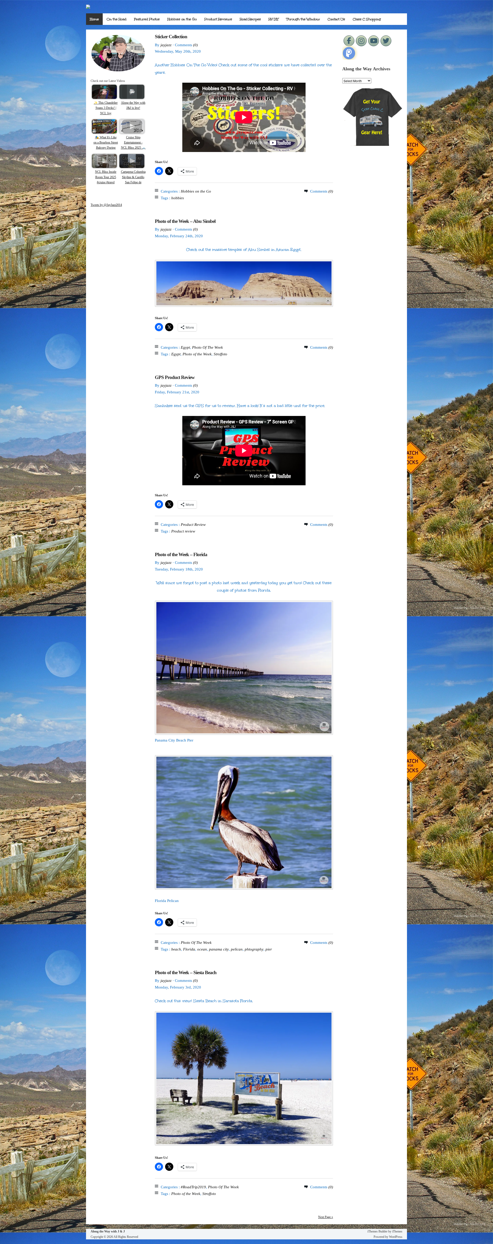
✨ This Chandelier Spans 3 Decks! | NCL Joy (106, 108)
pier (269, 949)
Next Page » (325, 1217)
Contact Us (336, 19)
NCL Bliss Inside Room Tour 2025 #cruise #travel (105, 177)
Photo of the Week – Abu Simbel (185, 221)
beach (176, 949)
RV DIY (274, 19)
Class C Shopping (367, 19)
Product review (183, 531)
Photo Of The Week (207, 347)
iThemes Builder (377, 1231)
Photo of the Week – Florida (181, 554)
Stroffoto (220, 354)
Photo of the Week (197, 354)
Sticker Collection (171, 36)
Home (94, 19)
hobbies (177, 198)
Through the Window (303, 19)
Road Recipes (250, 19)
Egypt (185, 347)
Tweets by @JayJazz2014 (106, 205)
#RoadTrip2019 (193, 1187)
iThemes (397, 1231)
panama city (219, 949)
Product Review (193, 525)
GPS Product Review (175, 377)
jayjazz (166, 45)
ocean (202, 949)
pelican (237, 949)
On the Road (116, 19)
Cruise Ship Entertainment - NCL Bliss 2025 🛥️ (133, 143)
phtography (254, 949)
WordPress (395, 1237)
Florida (189, 949)
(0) (195, 45)
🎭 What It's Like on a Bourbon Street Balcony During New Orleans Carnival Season (105, 148)
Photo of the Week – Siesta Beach (185, 972)
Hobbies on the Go (182, 19)
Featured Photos (147, 19)
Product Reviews (218, 19)
